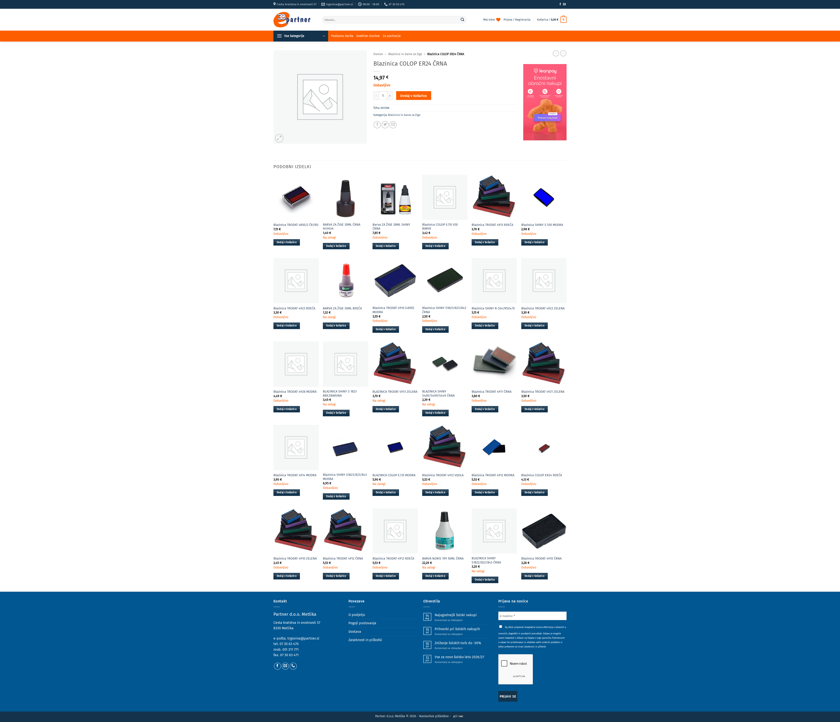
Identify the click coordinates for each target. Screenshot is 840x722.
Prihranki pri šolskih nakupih (457, 629)
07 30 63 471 (289, 655)
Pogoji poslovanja (362, 623)
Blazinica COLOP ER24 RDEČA (541, 475)
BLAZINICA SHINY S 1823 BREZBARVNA (340, 394)
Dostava (354, 632)
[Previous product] (563, 53)
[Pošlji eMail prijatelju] (393, 124)
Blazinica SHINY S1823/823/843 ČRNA (444, 310)
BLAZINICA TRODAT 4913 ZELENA (395, 392)
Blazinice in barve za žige (405, 54)
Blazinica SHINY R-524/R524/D (493, 308)
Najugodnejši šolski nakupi (456, 615)
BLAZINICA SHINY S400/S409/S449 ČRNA (438, 394)
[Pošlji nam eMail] (564, 4)
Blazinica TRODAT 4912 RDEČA (393, 558)
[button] (552, 20)
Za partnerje (392, 36)
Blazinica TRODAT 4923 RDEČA (294, 308)
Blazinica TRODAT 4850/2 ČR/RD (295, 225)
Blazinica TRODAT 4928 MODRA (295, 392)
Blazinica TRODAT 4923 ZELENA (543, 308)
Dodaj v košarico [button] (287, 242)
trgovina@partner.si (303, 638)
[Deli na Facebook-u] (377, 124)
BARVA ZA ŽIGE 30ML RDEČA (342, 308)
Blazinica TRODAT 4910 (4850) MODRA (393, 310)
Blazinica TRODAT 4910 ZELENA (295, 558)
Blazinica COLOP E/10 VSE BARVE (440, 227)
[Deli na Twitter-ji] (385, 124)
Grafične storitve (368, 36)
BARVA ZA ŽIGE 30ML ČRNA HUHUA (341, 227)
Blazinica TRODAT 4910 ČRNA (541, 558)
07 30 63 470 (289, 644)
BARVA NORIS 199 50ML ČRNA (443, 558)
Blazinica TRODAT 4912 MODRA (493, 475)
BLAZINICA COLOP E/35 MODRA (394, 475)
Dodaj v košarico (413, 96)
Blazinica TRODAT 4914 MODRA (294, 475)
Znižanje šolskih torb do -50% (458, 643)
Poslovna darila (342, 36)
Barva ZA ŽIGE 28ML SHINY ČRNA (391, 227)
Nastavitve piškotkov (434, 716)
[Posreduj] (462, 19)
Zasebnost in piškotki (365, 640)
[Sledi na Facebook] (560, 4)
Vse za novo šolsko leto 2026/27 (459, 657)
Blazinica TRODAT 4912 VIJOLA (443, 475)
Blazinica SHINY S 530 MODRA (542, 225)
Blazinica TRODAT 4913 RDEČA (492, 225)
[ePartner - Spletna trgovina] (294, 20)
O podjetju (356, 615)
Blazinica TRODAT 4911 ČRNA (491, 392)
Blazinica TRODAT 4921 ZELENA (542, 392)
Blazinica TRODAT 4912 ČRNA (343, 558)
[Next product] (556, 53)
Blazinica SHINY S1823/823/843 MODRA (345, 477)
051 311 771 (290, 649)
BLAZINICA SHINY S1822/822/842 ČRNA (486, 560)
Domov (378, 54)
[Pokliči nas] (293, 666)
